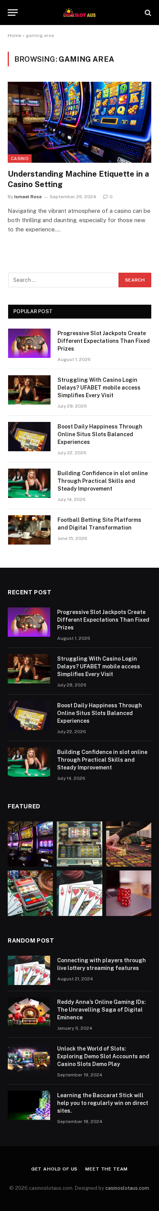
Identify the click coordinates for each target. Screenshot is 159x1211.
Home (14, 35)
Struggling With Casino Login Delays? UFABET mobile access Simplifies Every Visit (99, 387)
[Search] (147, 12)
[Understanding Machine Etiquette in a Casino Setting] (79, 122)
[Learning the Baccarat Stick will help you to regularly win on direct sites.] (29, 1105)
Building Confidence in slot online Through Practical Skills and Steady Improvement (103, 481)
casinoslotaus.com (127, 1188)
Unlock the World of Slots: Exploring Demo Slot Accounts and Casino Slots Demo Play (103, 1056)
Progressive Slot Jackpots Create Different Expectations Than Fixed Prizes (104, 341)
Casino (20, 158)
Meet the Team (106, 1169)
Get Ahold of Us (54, 1169)
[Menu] (13, 12)
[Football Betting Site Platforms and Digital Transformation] (29, 530)
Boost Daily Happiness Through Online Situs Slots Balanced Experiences (100, 434)
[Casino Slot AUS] (79, 12)
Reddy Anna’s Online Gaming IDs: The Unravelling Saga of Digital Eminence (101, 1009)
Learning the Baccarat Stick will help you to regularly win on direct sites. (102, 1103)
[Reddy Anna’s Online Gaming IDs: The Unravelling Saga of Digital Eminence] (29, 1012)
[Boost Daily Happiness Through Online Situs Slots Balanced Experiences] (29, 436)
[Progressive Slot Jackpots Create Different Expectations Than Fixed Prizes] (29, 343)
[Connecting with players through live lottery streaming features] (29, 970)
